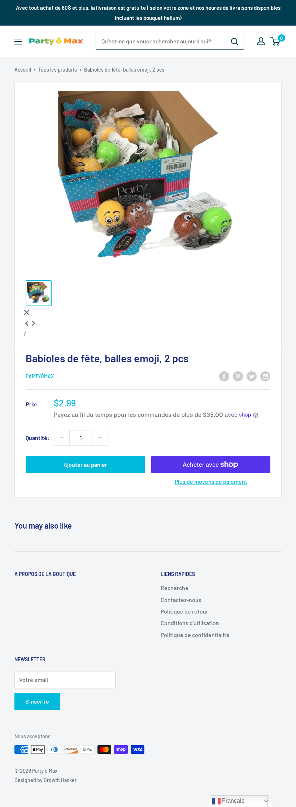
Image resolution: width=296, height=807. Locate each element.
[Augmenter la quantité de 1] (100, 437)
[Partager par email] (265, 375)
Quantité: (37, 437)
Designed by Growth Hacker (45, 780)
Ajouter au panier (85, 464)
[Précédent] (27, 322)
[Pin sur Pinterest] (238, 375)
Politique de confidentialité (195, 634)
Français (232, 801)
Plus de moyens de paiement (211, 481)
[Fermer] (27, 311)
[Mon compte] (261, 41)
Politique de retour (184, 611)
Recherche (174, 587)
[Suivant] (33, 322)
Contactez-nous (181, 599)
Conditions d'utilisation (190, 622)
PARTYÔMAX (40, 376)
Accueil (22, 70)
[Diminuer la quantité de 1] (61, 437)
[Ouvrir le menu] (18, 41)
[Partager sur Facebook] (224, 375)
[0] (275, 41)
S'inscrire (37, 701)
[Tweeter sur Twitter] (252, 375)
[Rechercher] (235, 41)
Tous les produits (57, 70)
